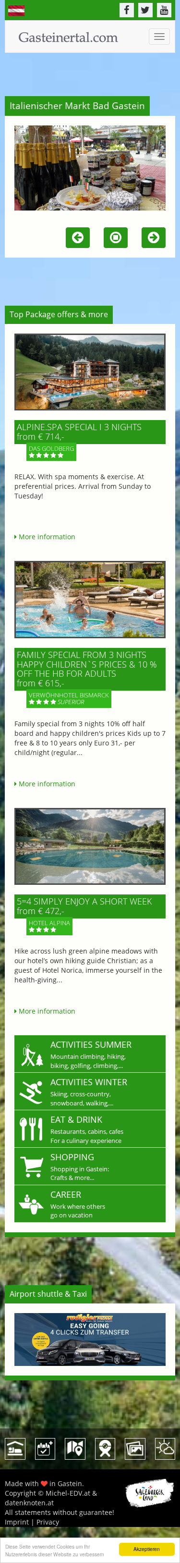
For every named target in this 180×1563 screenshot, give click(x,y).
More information (46, 536)
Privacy (47, 1521)
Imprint (17, 1521)
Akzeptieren (146, 1548)
